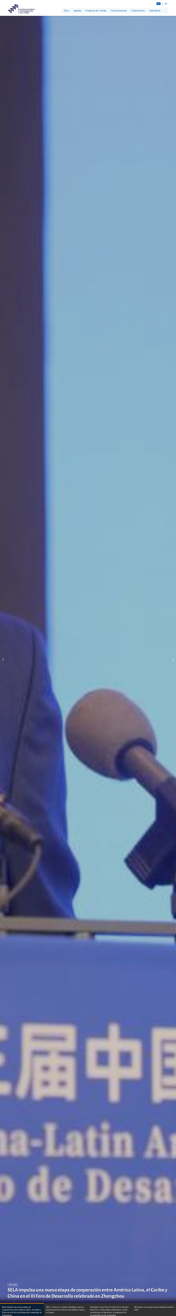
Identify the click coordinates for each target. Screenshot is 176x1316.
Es (158, 4)
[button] (173, 659)
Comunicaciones (119, 10)
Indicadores (154, 10)
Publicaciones (138, 10)
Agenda (77, 10)
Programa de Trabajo (95, 10)
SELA (66, 10)
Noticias (13, 1285)
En (166, 4)
